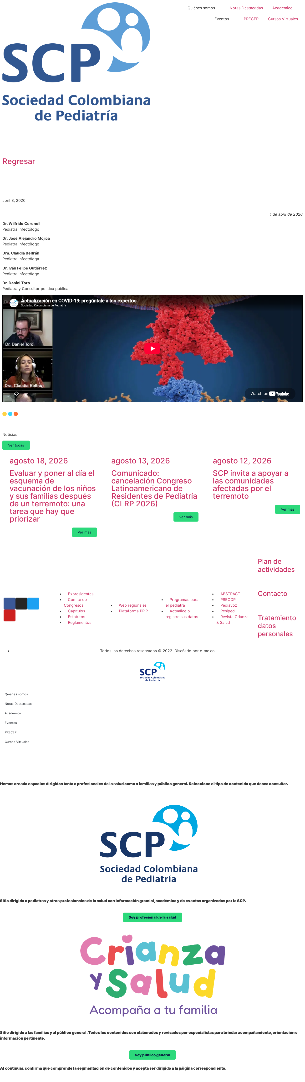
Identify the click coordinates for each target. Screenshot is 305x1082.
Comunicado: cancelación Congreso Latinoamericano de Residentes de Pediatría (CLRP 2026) (154, 488)
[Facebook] (9, 604)
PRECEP (251, 18)
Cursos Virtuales (283, 18)
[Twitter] (33, 604)
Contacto (272, 593)
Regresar (18, 161)
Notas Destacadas (246, 7)
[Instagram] (21, 604)
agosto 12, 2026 (242, 460)
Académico (282, 7)
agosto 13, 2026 (140, 460)
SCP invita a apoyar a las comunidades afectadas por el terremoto (251, 484)
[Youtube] (9, 615)
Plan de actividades (276, 565)
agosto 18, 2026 (39, 460)
